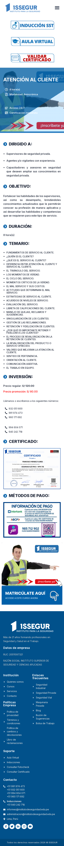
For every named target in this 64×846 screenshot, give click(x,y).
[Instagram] (24, 826)
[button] (57, 7)
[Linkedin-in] (18, 826)
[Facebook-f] (6, 826)
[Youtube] (30, 826)
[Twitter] (12, 826)
